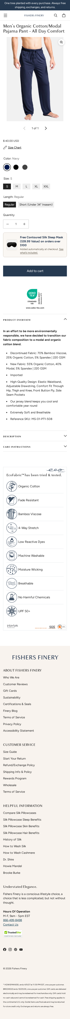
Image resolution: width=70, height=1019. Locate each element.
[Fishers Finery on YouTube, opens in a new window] (21, 949)
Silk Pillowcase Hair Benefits (21, 833)
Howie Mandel (12, 866)
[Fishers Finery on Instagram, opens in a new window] (10, 949)
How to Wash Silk (14, 846)
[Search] (55, 15)
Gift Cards (10, 690)
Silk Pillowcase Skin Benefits (21, 826)
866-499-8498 (12, 920)
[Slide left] (24, 128)
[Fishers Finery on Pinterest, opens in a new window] (15, 949)
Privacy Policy (12, 724)
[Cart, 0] (64, 15)
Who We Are (11, 677)
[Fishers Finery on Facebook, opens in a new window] (4, 949)
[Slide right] (46, 128)
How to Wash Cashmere (19, 852)
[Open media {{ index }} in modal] (35, 79)
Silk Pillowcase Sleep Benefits (22, 819)
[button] (13, 934)
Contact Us (10, 924)
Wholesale (9, 785)
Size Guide (10, 752)
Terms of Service (14, 717)
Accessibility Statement (18, 730)
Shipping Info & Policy (17, 772)
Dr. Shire (8, 859)
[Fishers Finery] (34, 15)
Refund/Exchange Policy (19, 765)
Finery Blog (10, 711)
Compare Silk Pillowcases (19, 813)
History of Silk (12, 839)
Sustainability (11, 697)
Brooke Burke (11, 873)
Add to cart (35, 271)
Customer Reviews (15, 684)
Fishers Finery (19, 968)
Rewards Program (14, 778)
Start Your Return (14, 758)
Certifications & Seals (17, 704)
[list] (35, 79)
